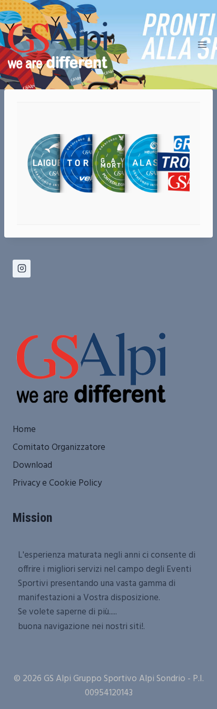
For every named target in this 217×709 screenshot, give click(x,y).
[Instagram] (22, 269)
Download (32, 465)
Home (24, 430)
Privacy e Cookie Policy (57, 483)
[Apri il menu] (202, 44)
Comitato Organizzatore (59, 447)
